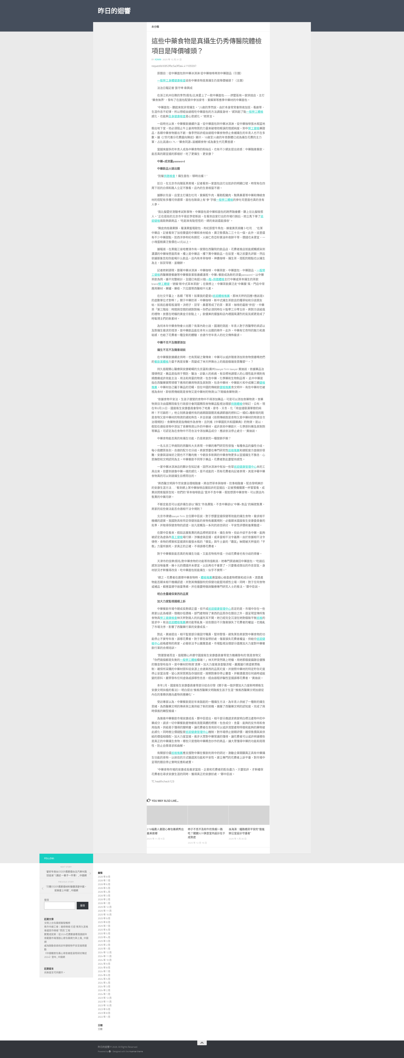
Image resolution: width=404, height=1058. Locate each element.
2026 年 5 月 (104, 888)
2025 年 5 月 (104, 933)
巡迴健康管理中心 (245, 467)
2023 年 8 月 (104, 1013)
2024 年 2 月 (104, 990)
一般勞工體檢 (254, 112)
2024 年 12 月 (105, 952)
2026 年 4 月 (104, 891)
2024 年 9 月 (104, 963)
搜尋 (46, 899)
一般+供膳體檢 (215, 279)
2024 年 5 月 (104, 979)
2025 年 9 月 (104, 918)
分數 (100, 1029)
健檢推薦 (225, 387)
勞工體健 (164, 284)
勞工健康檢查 (168, 618)
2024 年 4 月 (104, 982)
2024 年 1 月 (104, 994)
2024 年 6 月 (104, 975)
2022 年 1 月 (104, 1016)
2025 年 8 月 (104, 922)
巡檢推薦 (234, 450)
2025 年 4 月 (104, 937)
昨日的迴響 (114, 11)
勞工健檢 (253, 128)
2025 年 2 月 (104, 944)
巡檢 (259, 618)
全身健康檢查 (177, 116)
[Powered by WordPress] (110, 1051)
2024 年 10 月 (105, 960)
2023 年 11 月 (105, 1001)
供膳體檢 (236, 404)
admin (158, 59)
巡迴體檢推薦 (221, 296)
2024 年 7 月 (104, 971)
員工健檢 (177, 537)
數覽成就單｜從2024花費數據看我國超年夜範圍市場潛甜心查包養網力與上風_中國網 (66, 938)
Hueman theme (136, 1051)
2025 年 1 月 (104, 948)
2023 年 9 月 (104, 1009)
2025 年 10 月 (105, 914)
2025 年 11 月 (105, 910)
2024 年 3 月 (104, 986)
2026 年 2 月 (104, 899)
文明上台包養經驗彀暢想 (57, 923)
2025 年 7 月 (104, 926)
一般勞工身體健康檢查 (171, 80)
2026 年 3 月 (104, 895)
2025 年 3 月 (104, 941)
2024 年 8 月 (104, 967)
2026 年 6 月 (104, 884)
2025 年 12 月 (105, 907)
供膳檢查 (169, 176)
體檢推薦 (206, 577)
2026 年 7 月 (104, 880)
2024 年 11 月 (105, 956)
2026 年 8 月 (104, 876)
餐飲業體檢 (161, 362)
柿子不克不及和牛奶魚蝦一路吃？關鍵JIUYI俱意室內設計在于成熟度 (206, 833)
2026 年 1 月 (104, 903)
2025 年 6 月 (104, 929)
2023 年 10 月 (105, 1005)
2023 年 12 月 (105, 997)
